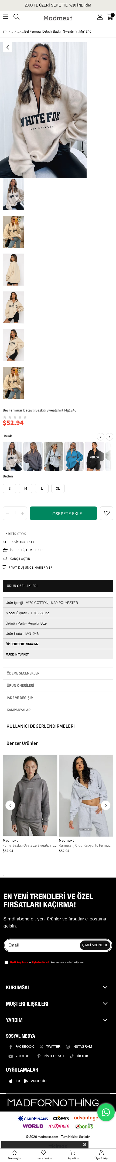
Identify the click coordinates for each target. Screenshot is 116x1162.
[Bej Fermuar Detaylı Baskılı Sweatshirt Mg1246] (12, 456)
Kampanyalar (18, 710)
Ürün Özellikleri (22, 586)
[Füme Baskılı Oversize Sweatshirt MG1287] (30, 796)
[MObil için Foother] (53, 1103)
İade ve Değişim (20, 698)
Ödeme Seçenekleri (23, 673)
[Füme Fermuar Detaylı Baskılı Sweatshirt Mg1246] (33, 456)
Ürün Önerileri (20, 685)
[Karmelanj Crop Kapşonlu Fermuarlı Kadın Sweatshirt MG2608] (86, 796)
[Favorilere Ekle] (106, 513)
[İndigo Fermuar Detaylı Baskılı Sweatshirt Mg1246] (74, 456)
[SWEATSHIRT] (20, 31)
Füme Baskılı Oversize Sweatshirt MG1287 (30, 845)
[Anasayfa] (9, 31)
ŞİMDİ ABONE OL (95, 945)
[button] (83, 829)
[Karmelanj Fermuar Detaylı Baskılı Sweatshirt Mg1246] (53, 456)
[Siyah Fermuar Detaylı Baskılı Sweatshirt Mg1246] (94, 456)
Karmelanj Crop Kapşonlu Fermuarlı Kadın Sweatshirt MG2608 (86, 845)
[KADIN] (15, 31)
